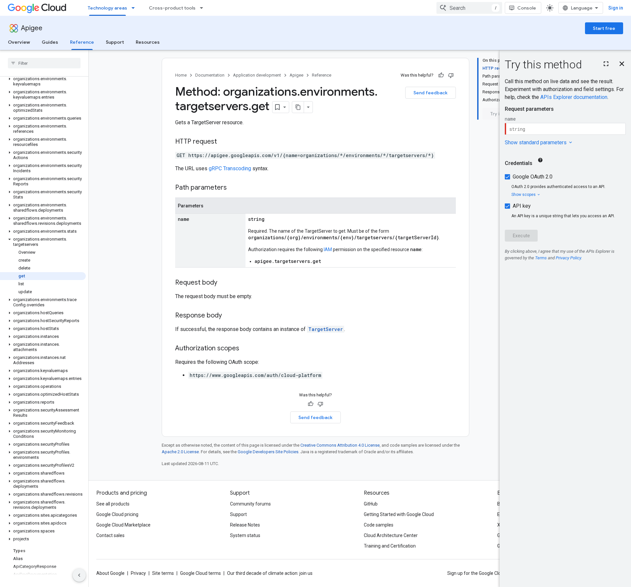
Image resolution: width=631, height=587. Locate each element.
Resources (148, 42)
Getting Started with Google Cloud (399, 514)
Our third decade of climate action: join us (270, 573)
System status (245, 535)
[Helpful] (441, 75)
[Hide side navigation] (79, 575)
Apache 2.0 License (180, 451)
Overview (19, 42)
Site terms (163, 573)
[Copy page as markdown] (298, 107)
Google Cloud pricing (117, 514)
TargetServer (325, 329)
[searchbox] (44, 63)
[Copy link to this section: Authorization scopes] (245, 349)
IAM (328, 249)
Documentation (209, 75)
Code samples (378, 525)
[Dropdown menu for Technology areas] (135, 8)
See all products (112, 503)
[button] (43, 81)
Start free (604, 28)
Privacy (138, 573)
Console (526, 8)
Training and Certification (390, 546)
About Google (110, 573)
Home (181, 75)
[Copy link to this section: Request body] (223, 283)
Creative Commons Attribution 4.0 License (340, 445)
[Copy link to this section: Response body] (228, 316)
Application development (257, 75)
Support (115, 42)
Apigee (31, 28)
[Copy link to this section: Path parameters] (233, 188)
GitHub (371, 503)
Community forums (250, 503)
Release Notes (245, 525)
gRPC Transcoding (230, 168)
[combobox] (469, 8)
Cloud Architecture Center (391, 535)
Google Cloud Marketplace (123, 525)
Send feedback (430, 93)
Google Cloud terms (200, 573)
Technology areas (107, 8)
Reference (82, 42)
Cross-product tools (172, 8)
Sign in (615, 8)
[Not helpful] (451, 75)
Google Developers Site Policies (268, 451)
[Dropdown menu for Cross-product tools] (203, 8)
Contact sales (110, 535)
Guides (50, 42)
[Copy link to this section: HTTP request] (223, 142)
